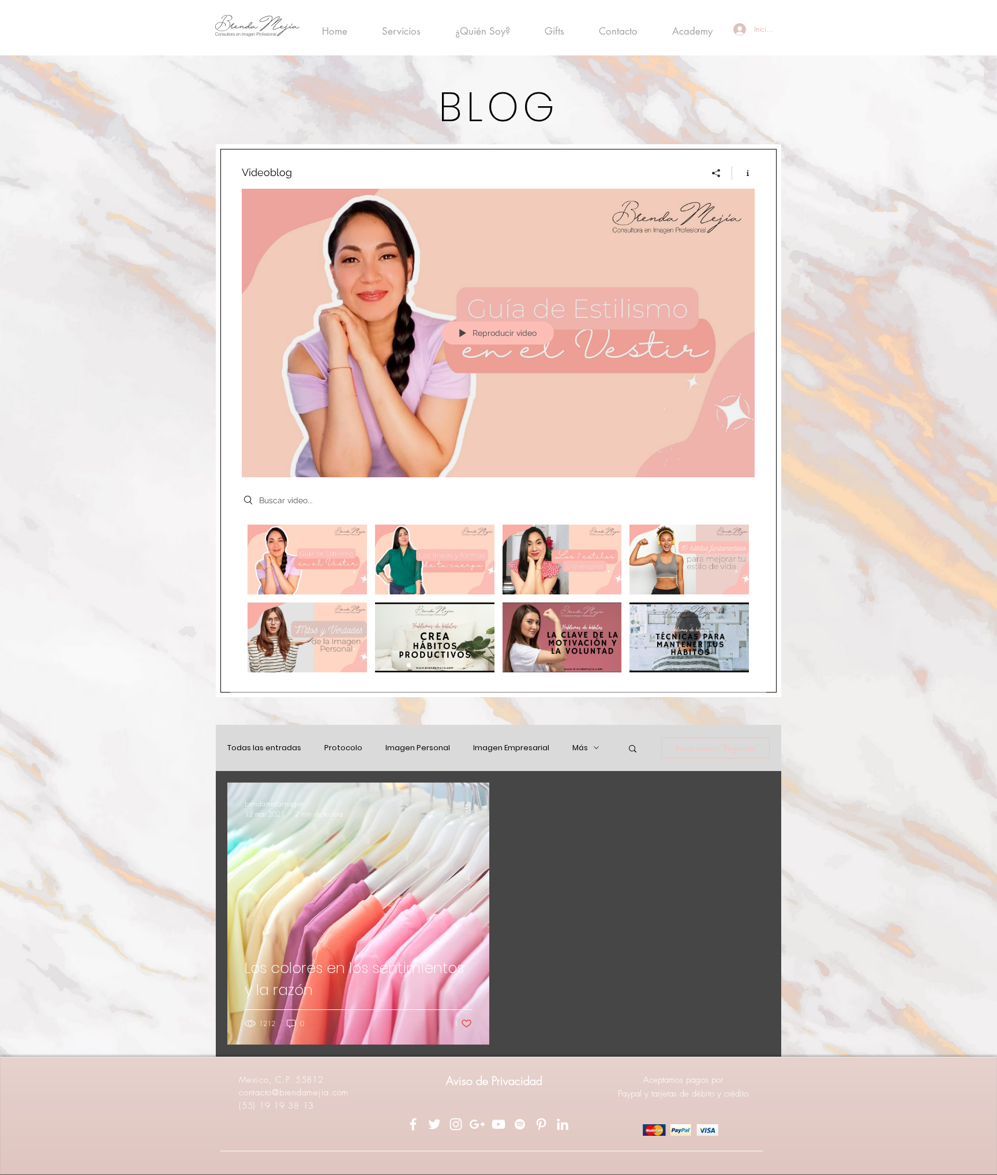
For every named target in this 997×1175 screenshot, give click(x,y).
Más (580, 748)
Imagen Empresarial (511, 748)
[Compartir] (716, 173)
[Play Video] (307, 559)
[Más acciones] (470, 808)
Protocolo (343, 748)
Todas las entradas (264, 748)
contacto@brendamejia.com (293, 1092)
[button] (632, 749)
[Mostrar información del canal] (743, 173)
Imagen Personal (417, 748)
